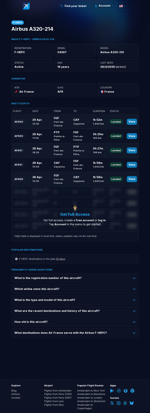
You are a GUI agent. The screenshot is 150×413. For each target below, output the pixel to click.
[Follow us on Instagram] (118, 403)
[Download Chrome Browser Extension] (132, 391)
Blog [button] (13, 390)
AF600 (19, 121)
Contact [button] (15, 397)
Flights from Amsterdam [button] (57, 390)
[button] (73, 6)
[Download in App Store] (119, 391)
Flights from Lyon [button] (54, 401)
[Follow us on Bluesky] (132, 403)
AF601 (18, 150)
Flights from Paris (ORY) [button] (58, 397)
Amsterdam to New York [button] (91, 390)
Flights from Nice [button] (54, 404)
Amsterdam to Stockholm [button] (91, 401)
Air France (26, 91)
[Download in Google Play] (112, 391)
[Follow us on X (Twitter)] (112, 403)
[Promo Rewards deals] (26, 5)
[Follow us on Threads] (125, 403)
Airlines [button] (15, 394)
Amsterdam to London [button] (89, 397)
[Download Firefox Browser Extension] (126, 391)
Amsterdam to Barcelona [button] (91, 394)
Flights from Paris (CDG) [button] (58, 394)
